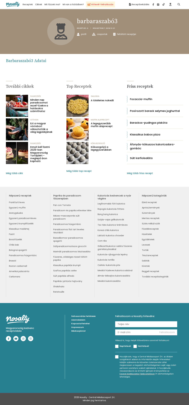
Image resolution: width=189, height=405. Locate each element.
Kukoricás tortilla (106, 259)
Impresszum (77, 327)
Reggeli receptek (150, 271)
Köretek (146, 266)
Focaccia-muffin (141, 99)
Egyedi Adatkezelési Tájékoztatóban (137, 373)
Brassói (12, 260)
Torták (145, 250)
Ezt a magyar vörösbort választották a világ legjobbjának (41, 127)
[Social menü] (158, 4)
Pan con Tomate (62, 205)
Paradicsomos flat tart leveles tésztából (68, 231)
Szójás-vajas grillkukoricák (111, 219)
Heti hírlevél (143, 346)
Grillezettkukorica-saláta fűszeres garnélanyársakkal (115, 248)
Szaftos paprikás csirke (65, 270)
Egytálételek (148, 239)
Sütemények (148, 212)
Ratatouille (58, 291)
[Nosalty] (13, 4)
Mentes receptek (150, 218)
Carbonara (14, 276)
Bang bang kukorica (108, 214)
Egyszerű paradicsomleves (22, 218)
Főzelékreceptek (150, 228)
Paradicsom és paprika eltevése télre (72, 210)
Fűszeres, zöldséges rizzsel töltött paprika (70, 258)
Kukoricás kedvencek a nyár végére (114, 197)
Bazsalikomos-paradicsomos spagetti (68, 239)
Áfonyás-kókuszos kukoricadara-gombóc (152, 146)
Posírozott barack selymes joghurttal (155, 111)
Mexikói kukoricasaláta (109, 281)
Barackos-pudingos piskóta (148, 123)
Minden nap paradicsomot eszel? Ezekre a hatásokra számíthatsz (39, 105)
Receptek (28, 4)
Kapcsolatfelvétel (80, 323)
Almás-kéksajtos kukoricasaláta (114, 275)
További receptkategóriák (155, 276)
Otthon (34, 119)
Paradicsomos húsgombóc (23, 255)
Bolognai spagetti (18, 250)
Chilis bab (14, 244)
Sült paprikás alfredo (63, 275)
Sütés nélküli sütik (151, 223)
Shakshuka (58, 286)
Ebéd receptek (149, 202)
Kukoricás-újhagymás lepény (113, 254)
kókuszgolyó (98, 143)
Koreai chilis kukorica (108, 230)
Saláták (145, 260)
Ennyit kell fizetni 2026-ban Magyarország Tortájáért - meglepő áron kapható (40, 154)
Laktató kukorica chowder (111, 235)
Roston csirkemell (18, 266)
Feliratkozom (167, 332)
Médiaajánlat (78, 331)
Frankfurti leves (17, 202)
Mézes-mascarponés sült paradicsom (66, 217)
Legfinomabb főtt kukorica (111, 203)
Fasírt (12, 234)
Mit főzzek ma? (52, 4)
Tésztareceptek (150, 255)
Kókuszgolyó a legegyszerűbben (101, 148)
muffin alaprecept (100, 119)
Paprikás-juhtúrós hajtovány (67, 281)
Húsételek (147, 234)
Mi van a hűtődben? (73, 4)
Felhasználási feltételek (83, 316)
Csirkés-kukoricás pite (109, 265)
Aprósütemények (151, 207)
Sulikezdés (35, 96)
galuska (95, 96)
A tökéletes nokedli (102, 100)
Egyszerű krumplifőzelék (21, 223)
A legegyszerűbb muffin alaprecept (102, 125)
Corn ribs (102, 240)
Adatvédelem (78, 319)
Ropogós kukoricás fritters (111, 209)
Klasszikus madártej (19, 228)
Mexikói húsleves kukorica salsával (115, 270)
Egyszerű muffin (17, 207)
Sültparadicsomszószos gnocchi (69, 246)
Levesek (146, 244)
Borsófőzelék (15, 239)
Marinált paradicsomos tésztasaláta (71, 251)
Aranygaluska (16, 212)
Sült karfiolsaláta (141, 158)
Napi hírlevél (125, 346)
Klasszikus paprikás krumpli (66, 265)
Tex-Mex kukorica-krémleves (113, 224)
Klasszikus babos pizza (145, 134)
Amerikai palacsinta (19, 271)
